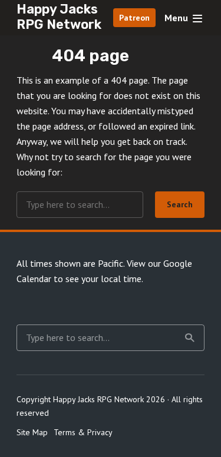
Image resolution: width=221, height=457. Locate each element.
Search (180, 204)
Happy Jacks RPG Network (59, 16)
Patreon (134, 17)
